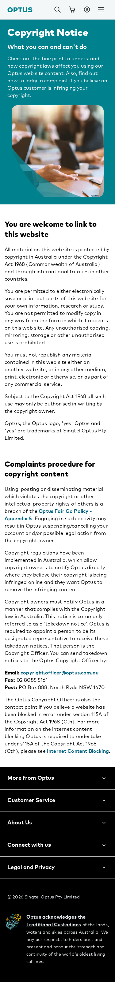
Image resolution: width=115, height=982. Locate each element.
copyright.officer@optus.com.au (59, 672)
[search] (57, 9)
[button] (86, 9)
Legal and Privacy (31, 867)
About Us (19, 823)
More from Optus (30, 778)
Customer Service (31, 800)
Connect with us (29, 845)
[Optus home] (20, 9)
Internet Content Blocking (78, 751)
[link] (72, 9)
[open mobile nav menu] (101, 9)
